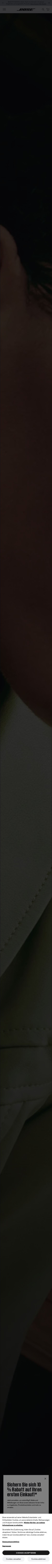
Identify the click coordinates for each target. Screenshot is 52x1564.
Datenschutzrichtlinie (10, 1542)
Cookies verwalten (13, 1559)
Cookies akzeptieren (26, 1553)
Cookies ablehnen (38, 1559)
